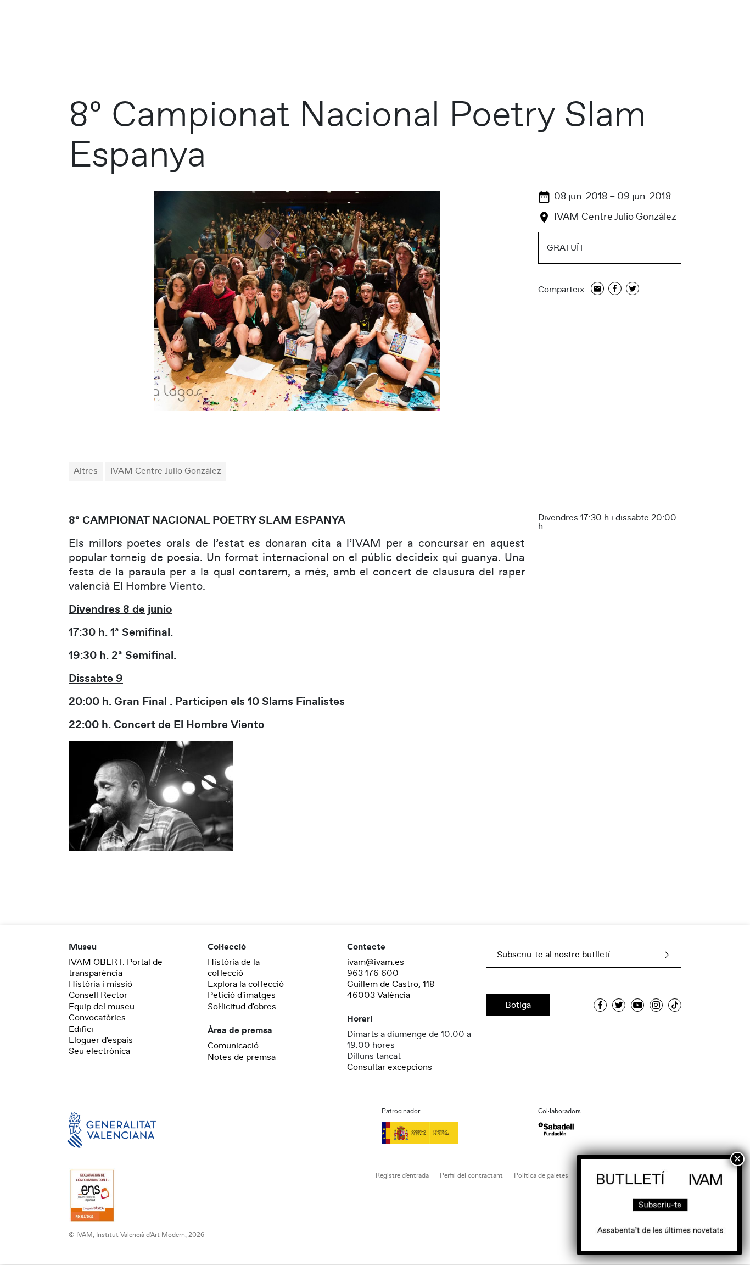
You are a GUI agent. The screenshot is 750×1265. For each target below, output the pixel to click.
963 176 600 (373, 973)
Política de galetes (541, 1176)
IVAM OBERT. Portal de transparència (116, 968)
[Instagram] (656, 1005)
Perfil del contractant (471, 1176)
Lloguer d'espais (101, 1040)
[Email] (597, 289)
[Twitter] (632, 289)
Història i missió (100, 984)
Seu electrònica (99, 1051)
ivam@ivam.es (375, 962)
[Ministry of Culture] (453, 1133)
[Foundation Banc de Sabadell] (556, 1129)
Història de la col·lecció (234, 968)
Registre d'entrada (402, 1176)
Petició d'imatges (242, 995)
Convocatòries (97, 1017)
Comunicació (233, 1045)
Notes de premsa (242, 1057)
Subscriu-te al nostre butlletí (553, 954)
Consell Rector (98, 995)
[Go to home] (96, 1129)
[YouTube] (637, 1005)
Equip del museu (102, 1006)
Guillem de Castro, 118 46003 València (390, 990)
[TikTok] (674, 1005)
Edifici (81, 1029)
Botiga (518, 1005)
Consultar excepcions (389, 1067)
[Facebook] (615, 289)
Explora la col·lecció (246, 984)
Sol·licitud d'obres (242, 1006)
